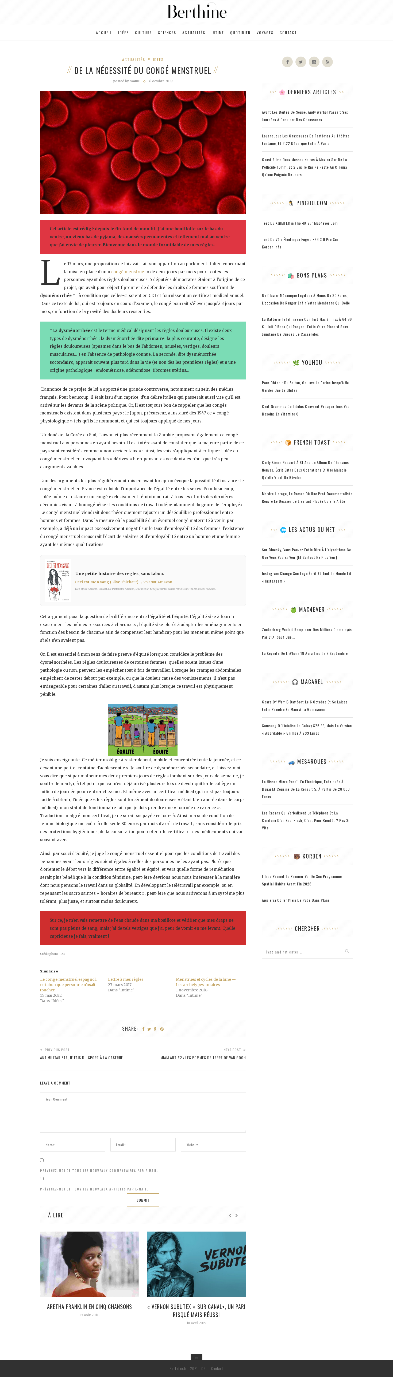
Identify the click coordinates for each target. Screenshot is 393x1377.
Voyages (265, 32)
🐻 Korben (308, 856)
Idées (123, 32)
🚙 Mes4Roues (307, 761)
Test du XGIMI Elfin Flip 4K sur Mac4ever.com (300, 223)
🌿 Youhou (307, 362)
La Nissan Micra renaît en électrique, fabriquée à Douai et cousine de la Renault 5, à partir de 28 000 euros (306, 789)
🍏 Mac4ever (307, 609)
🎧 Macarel (307, 682)
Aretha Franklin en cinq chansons (89, 1307)
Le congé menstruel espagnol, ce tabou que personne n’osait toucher (68, 984)
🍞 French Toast (307, 442)
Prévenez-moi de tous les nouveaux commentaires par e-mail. (99, 1171)
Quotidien (240, 32)
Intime (217, 32)
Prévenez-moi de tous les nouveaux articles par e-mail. (94, 1189)
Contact (288, 32)
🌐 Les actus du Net (307, 529)
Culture (143, 32)
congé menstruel (128, 271)
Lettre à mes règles (125, 979)
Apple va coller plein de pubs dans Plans (296, 900)
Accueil (104, 32)
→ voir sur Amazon (155, 582)
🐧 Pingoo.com (307, 203)
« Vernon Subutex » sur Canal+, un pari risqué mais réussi (196, 1311)
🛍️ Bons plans (307, 275)
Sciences (167, 32)
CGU (204, 1368)
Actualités (193, 32)
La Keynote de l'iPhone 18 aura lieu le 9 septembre (305, 653)
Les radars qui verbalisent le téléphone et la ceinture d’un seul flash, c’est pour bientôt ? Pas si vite (305, 820)
